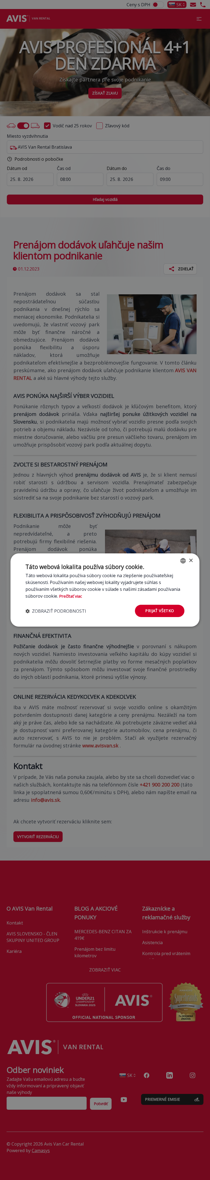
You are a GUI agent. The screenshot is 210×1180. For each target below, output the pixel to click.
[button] (55, 611)
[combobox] (183, 560)
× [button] (191, 560)
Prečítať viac (70, 596)
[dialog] (104, 590)
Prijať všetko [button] (159, 610)
